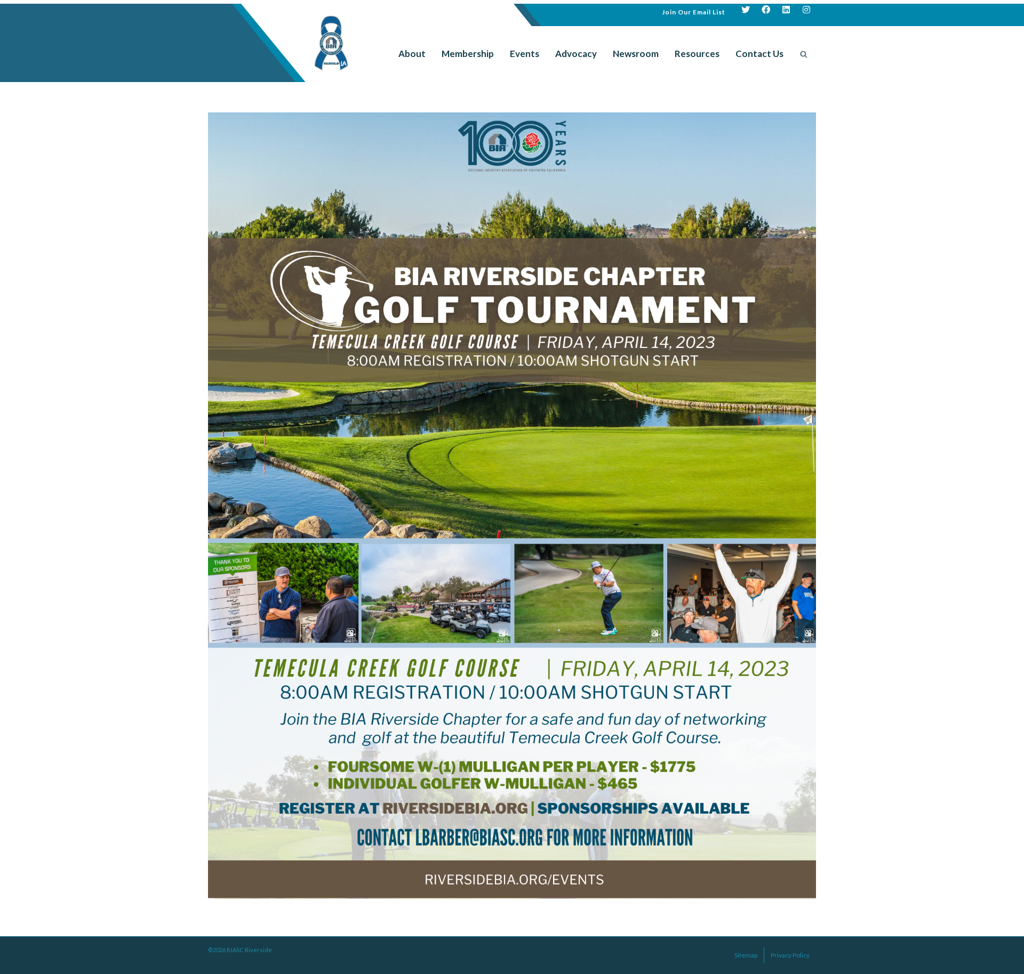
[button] (694, 11)
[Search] (803, 54)
